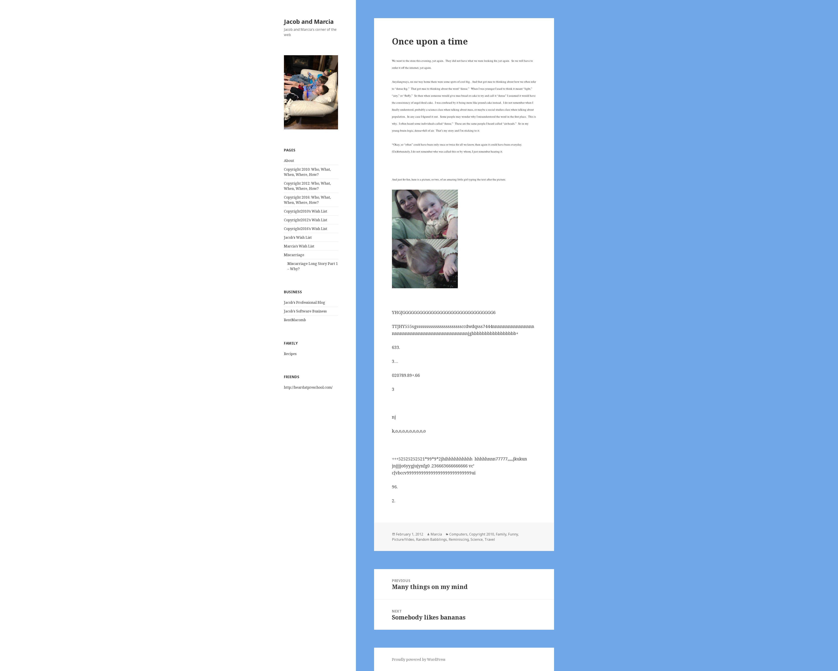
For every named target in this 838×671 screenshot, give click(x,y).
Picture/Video (403, 539)
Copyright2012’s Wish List (305, 220)
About (289, 160)
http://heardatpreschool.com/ (308, 387)
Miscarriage (294, 254)
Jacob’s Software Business (305, 311)
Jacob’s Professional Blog (304, 302)
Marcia (436, 534)
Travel (489, 539)
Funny (513, 534)
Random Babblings (431, 539)
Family (501, 534)
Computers (458, 534)
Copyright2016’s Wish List (305, 228)
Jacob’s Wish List (298, 237)
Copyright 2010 (481, 534)
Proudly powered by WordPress (418, 659)
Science (477, 539)
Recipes (290, 353)
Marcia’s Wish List (299, 246)
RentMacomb (295, 319)
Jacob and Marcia (309, 21)
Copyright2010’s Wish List (305, 211)
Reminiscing (459, 539)
